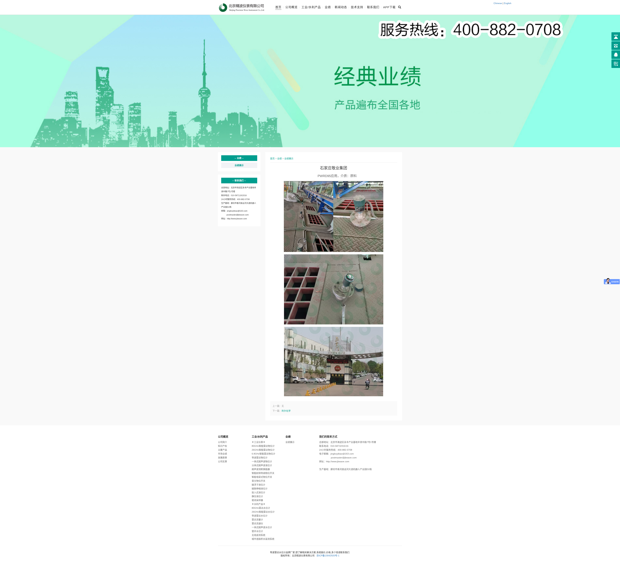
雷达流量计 (257, 519)
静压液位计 (257, 496)
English (507, 3)
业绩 (328, 7)
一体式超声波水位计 (262, 527)
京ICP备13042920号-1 (327, 555)
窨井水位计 (257, 531)
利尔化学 (286, 410)
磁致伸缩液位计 (260, 488)
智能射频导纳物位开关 (263, 473)
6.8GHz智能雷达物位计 (263, 453)
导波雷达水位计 (260, 515)
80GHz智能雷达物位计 (263, 446)
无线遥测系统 (258, 535)
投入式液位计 (258, 492)
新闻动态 (341, 7)
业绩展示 (239, 165)
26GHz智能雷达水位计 (263, 512)
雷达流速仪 (257, 523)
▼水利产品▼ (258, 504)
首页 (278, 7)
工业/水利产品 (311, 7)
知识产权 (222, 446)
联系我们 (373, 7)
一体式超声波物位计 (262, 461)
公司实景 (222, 461)
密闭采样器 (257, 500)
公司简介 (222, 442)
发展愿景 (222, 457)
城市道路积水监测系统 (263, 539)
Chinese (498, 3)
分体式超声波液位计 (262, 465)
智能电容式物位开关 (262, 477)
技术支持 (357, 7)
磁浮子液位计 (258, 484)
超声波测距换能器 (261, 469)
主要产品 (222, 450)
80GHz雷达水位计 (261, 508)
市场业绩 (222, 453)
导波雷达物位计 (260, 457)
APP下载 (389, 7)
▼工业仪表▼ (258, 442)
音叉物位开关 (258, 481)
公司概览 (291, 7)
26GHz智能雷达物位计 (263, 450)
